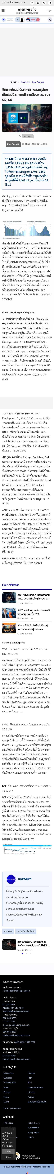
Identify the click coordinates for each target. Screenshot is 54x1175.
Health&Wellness (35, 1087)
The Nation (8, 1123)
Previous (5, 945)
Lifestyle (31, 1092)
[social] (32, 3)
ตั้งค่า (8, 1157)
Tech (30, 1078)
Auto (30, 1082)
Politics (7, 1092)
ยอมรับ (8, 1151)
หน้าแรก (13, 82)
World (6, 1087)
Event (6, 1102)
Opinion (31, 1097)
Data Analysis (38, 82)
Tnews (31, 1137)
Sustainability (10, 1082)
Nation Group (34, 1123)
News (6, 1097)
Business (8, 1078)
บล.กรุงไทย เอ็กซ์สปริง (26, 931)
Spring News (33, 1132)
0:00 (8, 20)
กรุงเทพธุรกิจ (33, 1127)
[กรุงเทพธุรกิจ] (27, 10)
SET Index (8, 931)
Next (46, 945)
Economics (9, 1073)
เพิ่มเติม (9, 1146)
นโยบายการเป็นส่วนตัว (37, 1102)
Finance (24, 82)
